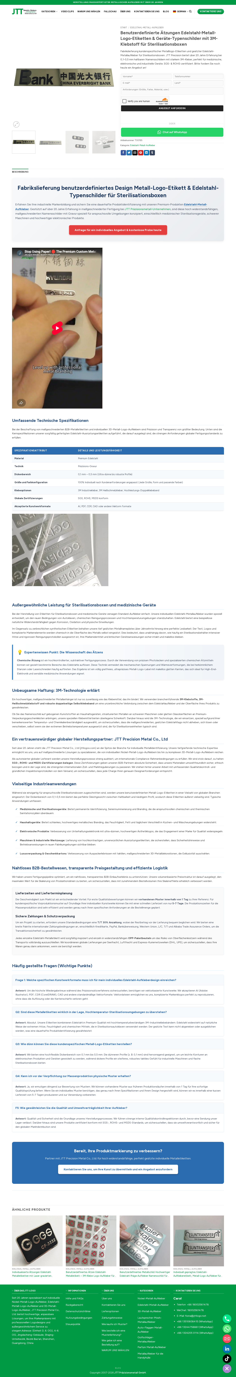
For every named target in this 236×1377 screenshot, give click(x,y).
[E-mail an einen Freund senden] (135, 153)
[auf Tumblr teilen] (152, 153)
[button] (16, 124)
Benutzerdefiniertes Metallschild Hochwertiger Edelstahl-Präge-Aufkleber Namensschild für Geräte (145, 1276)
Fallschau (110, 11)
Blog (166, 11)
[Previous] (18, 76)
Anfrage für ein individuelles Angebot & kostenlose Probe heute (118, 230)
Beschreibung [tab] (20, 172)
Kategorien (48, 11)
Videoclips (67, 11)
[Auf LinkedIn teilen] (146, 153)
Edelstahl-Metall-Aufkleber (147, 27)
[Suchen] (190, 11)
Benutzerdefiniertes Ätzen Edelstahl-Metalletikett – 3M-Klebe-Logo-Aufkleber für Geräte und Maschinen (90, 1276)
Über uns (125, 11)
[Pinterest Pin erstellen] (140, 153)
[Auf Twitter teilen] (129, 153)
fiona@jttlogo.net (195, 1315)
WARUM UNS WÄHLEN (88, 11)
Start (123, 27)
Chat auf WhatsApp (175, 132)
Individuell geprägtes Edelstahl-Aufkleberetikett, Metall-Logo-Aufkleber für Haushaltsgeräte (197, 1276)
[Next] (109, 76)
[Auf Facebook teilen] (123, 153)
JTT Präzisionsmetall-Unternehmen (148, 209)
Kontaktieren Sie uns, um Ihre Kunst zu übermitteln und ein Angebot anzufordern (118, 1169)
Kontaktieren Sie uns (146, 11)
